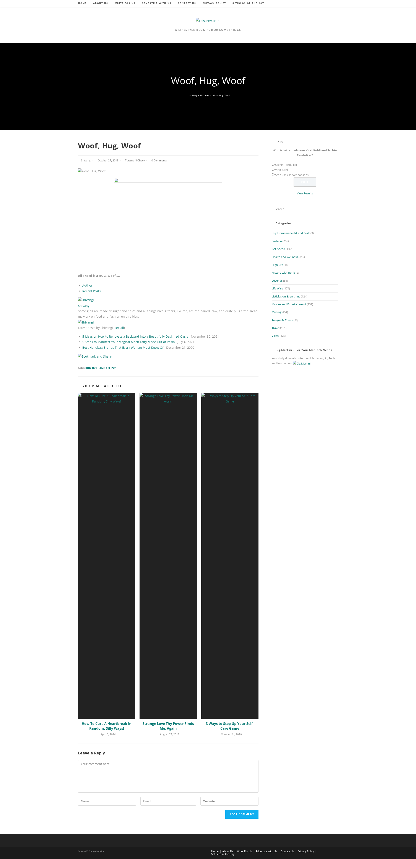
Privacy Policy (306, 851)
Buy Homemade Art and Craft (291, 233)
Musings (277, 312)
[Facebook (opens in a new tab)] (304, 4)
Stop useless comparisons (292, 175)
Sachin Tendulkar (286, 165)
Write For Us (244, 851)
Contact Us (287, 851)
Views (275, 336)
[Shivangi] (86, 300)
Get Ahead (278, 249)
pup (113, 368)
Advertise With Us (266, 851)
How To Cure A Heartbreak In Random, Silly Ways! (107, 726)
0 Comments (159, 160)
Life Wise (277, 288)
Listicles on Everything (286, 296)
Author (87, 285)
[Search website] (333, 4)
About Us (227, 851)
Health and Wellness (285, 257)
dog (88, 368)
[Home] (187, 95)
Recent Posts (91, 291)
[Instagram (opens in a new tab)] (323, 4)
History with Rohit (283, 272)
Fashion (277, 241)
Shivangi (86, 160)
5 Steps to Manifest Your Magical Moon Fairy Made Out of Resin (128, 342)
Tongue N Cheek (135, 160)
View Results (305, 193)
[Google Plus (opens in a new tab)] (310, 4)
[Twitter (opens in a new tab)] (297, 4)
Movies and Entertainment (289, 304)
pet (108, 368)
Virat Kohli (281, 170)
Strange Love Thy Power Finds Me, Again (168, 726)
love (102, 368)
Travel (276, 328)
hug (94, 368)
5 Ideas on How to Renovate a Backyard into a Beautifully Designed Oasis (135, 336)
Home (215, 851)
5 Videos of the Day (222, 854)
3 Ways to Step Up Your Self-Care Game (230, 726)
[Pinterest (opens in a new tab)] (317, 4)
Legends (277, 281)
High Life (277, 265)
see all (119, 328)
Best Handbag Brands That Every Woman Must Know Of (122, 347)
